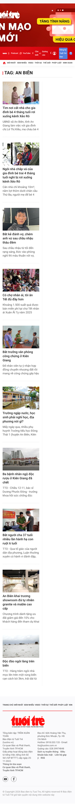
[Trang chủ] (4, 63)
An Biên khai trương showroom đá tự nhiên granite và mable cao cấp (18, 602)
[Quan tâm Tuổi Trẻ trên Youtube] (5, 779)
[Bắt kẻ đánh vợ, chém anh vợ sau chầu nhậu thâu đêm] (21, 219)
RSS (43, 758)
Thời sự (38, 63)
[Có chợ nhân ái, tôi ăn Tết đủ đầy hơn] (21, 280)
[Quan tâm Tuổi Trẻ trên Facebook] (14, 779)
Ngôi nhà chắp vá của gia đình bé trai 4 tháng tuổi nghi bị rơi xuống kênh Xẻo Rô (19, 175)
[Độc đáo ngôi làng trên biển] (21, 646)
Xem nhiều (22, 63)
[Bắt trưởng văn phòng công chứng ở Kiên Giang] (21, 337)
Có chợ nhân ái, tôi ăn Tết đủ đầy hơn (18, 297)
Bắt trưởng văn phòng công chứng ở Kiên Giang (18, 356)
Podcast (14, 53)
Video (30, 63)
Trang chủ (8, 705)
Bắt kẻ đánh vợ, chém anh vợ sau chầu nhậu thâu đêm (18, 238)
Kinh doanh (68, 63)
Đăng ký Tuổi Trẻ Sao (62, 53)
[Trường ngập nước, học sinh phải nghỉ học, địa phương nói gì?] (21, 398)
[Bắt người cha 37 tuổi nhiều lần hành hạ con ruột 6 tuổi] (21, 520)
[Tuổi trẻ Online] (28, 721)
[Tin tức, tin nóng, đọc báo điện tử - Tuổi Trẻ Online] (5, 53)
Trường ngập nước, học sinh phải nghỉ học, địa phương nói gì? (19, 417)
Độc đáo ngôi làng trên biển (18, 663)
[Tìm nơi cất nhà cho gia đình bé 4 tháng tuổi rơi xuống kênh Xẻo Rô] (21, 93)
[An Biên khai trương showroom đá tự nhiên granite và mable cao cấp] (21, 581)
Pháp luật (57, 63)
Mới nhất (11, 63)
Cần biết (36, 53)
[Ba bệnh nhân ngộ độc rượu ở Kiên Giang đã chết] (21, 459)
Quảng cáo (45, 53)
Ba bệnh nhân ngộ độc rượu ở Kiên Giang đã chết (18, 478)
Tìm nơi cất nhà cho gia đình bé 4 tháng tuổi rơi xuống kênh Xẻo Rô (19, 112)
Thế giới (47, 63)
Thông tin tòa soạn (12, 764)
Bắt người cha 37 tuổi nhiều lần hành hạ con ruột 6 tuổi (18, 539)
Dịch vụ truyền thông (48, 752)
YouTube (26, 53)
